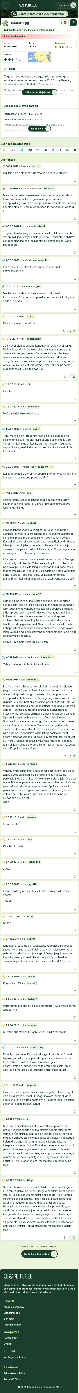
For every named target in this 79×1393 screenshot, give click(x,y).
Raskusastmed (12, 1324)
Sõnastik (9, 1318)
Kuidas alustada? (14, 1306)
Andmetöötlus (12, 1379)
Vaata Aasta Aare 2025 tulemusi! (41, 14)
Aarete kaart (11, 1337)
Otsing (8, 1343)
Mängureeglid (12, 1312)
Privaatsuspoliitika (14, 1373)
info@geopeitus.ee (15, 1357)
